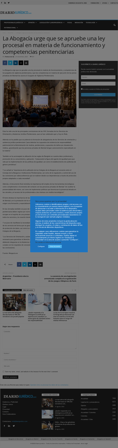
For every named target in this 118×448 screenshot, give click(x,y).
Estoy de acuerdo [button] (55, 246)
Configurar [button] (41, 246)
